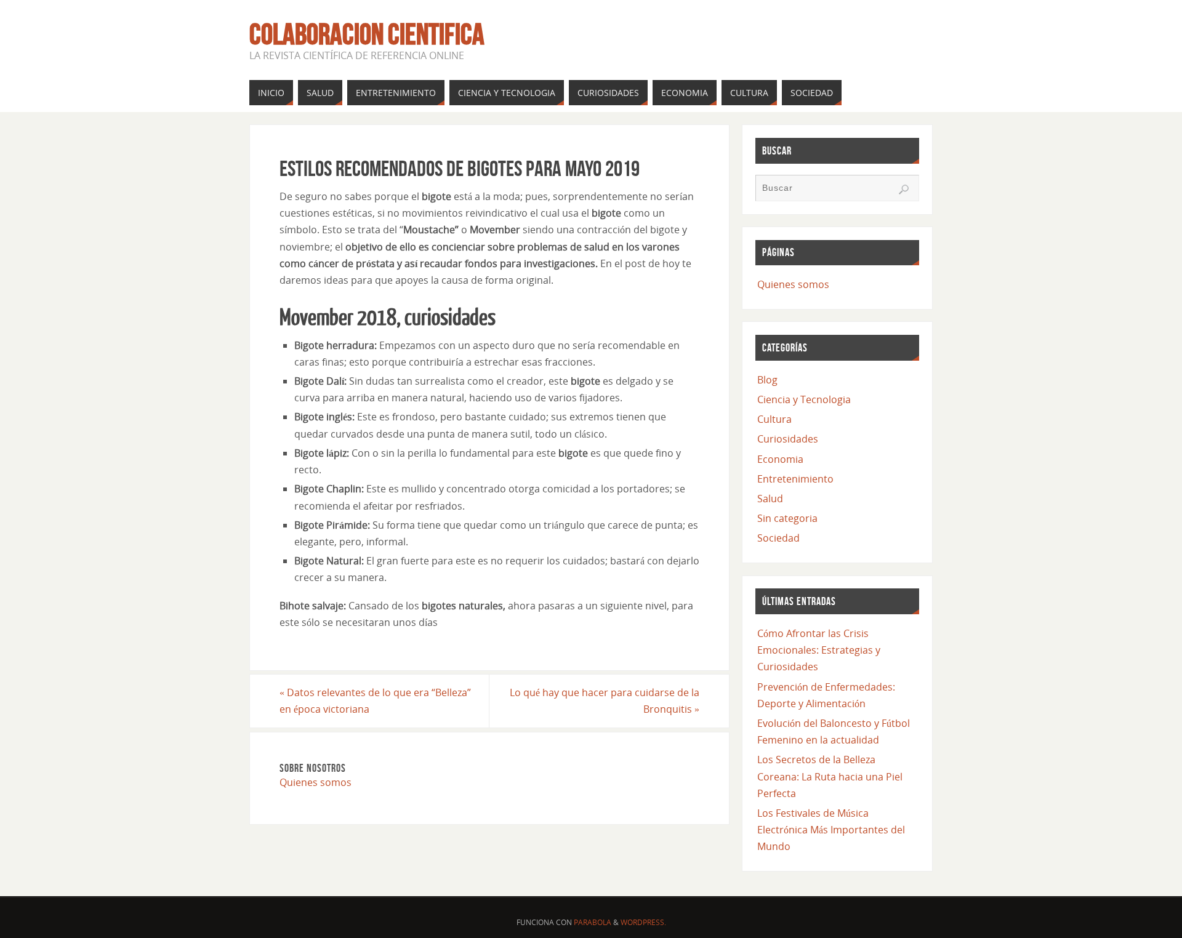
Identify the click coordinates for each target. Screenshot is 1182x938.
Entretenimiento (795, 479)
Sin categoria (787, 518)
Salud (770, 498)
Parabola (592, 922)
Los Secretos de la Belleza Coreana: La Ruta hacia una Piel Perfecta (830, 776)
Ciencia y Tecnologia (804, 399)
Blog (767, 380)
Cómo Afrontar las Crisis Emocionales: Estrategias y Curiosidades (818, 650)
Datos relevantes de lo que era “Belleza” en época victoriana (375, 701)
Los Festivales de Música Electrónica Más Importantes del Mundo (831, 829)
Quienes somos (315, 782)
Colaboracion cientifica (366, 34)
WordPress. (643, 922)
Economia (780, 459)
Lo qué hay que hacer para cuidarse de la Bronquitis (604, 701)
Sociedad (778, 538)
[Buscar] (904, 189)
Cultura (774, 419)
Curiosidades (787, 439)
